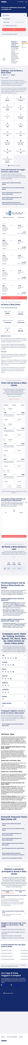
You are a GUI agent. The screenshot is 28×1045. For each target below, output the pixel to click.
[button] (8, 22)
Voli (7, 965)
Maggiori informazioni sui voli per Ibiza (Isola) (13, 938)
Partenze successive (18, 486)
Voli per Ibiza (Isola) (14, 965)
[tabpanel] (14, 527)
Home (2, 965)
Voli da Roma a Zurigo (6, 950)
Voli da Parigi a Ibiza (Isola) (7, 959)
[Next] (24, 213)
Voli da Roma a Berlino (6, 953)
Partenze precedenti (9, 486)
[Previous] (5, 564)
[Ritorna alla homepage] (3, 2)
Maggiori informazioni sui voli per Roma (11, 936)
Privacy (21, 1037)
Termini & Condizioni (12, 1037)
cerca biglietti (7, 315)
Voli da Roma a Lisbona (6, 956)
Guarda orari (7, 332)
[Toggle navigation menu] (26, 2)
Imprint (3, 1037)
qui (15, 492)
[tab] (8, 217)
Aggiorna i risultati (13, 399)
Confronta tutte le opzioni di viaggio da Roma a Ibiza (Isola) (13, 932)
